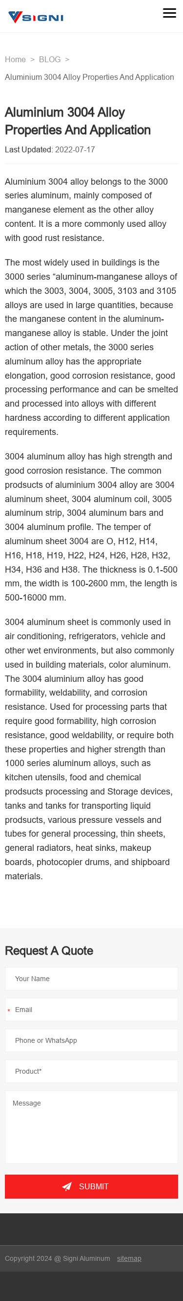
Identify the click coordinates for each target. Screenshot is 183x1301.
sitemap (129, 1258)
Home (15, 59)
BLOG (50, 59)
